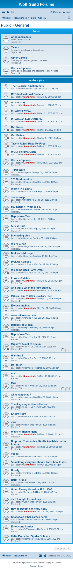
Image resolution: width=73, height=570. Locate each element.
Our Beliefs (18, 135)
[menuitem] (10, 12)
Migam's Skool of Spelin (26, 344)
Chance (27, 182)
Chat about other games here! (29, 516)
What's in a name (21, 188)
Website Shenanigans (24, 431)
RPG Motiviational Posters (27, 94)
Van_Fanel (28, 246)
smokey (27, 397)
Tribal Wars (18, 169)
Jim (25, 482)
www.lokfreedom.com (24, 315)
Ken (25, 219)
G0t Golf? (17, 365)
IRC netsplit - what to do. (26, 206)
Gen (25, 502)
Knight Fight (18, 413)
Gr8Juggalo (28, 529)
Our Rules (17, 127)
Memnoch (28, 368)
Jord (14, 422)
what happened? (21, 394)
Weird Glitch (18, 243)
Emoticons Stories (22, 526)
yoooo (15, 453)
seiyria (26, 172)
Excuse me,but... (21, 305)
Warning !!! (17, 355)
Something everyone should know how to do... (39, 462)
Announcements (21, 36)
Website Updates (21, 68)
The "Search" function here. (28, 86)
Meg (25, 327)
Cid (24, 228)
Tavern (15, 47)
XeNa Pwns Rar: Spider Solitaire (30, 536)
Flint (25, 337)
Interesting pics (20, 235)
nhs (13, 373)
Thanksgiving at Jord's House (29, 404)
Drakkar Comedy (21, 261)
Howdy (15, 470)
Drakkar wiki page (22, 253)
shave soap (18, 197)
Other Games (19, 57)
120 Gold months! (22, 179)
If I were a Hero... (21, 110)
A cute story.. (19, 102)
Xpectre (27, 492)
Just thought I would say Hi (27, 499)
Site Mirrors (18, 226)
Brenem (27, 88)
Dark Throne (18, 479)
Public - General (15, 25)
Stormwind (29, 97)
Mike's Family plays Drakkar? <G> (31, 296)
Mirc (13, 383)
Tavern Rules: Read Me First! (28, 143)
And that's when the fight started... (31, 287)
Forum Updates (20, 278)
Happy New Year (21, 216)
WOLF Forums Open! (24, 151)
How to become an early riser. (29, 508)
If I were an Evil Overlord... (27, 118)
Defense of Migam (22, 324)
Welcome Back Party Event (27, 269)
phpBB (26, 563)
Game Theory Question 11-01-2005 (31, 489)
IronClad (27, 191)
